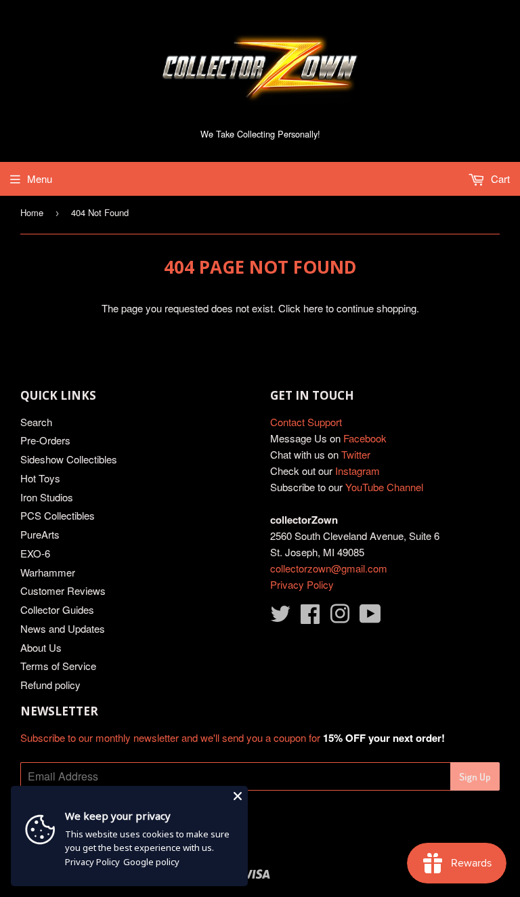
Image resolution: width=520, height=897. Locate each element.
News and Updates (62, 628)
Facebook (365, 438)
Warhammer (47, 572)
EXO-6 (35, 553)
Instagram (357, 470)
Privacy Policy (302, 584)
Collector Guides (57, 609)
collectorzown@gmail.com (328, 568)
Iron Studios (46, 497)
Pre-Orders (45, 440)
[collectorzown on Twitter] (280, 617)
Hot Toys (40, 478)
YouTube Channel (384, 487)
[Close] (237, 796)
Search (36, 422)
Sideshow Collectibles (68, 459)
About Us (41, 647)
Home (31, 212)
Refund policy (50, 684)
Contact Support (306, 422)
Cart (499, 178)
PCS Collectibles (57, 515)
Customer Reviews (63, 590)
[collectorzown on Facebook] (310, 617)
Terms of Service (58, 666)
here (313, 308)
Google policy (151, 862)
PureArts (40, 534)
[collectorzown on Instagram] (340, 617)
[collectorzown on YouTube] (370, 617)
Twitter (355, 454)
